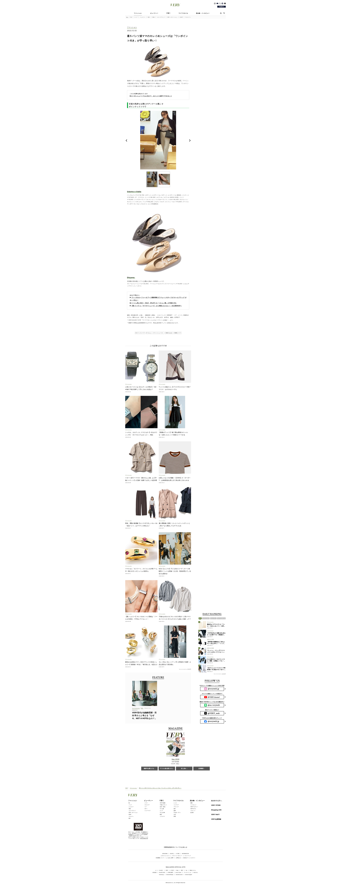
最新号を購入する (149, 768)
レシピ (175, 803)
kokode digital (188, 874)
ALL (127, 17)
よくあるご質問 (169, 857)
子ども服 (162, 808)
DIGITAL (172, 853)
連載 (191, 803)
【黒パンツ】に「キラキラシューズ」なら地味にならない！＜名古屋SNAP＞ (156, 306)
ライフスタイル (183, 13)
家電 (175, 816)
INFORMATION (185, 853)
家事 (175, 810)
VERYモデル (193, 808)
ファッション (138, 13)
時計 (149, 17)
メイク (146, 803)
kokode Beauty (169, 874)
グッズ (161, 810)
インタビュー (193, 804)
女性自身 (154, 872)
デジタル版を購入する (166, 768)
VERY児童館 (162, 803)
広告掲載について (160, 857)
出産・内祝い (163, 806)
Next (189, 140)
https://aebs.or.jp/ (144, 838)
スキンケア (147, 804)
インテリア (176, 804)
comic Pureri (178, 872)
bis (186, 870)
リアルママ (162, 816)
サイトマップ (188, 855)
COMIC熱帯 (170, 872)
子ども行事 (162, 812)
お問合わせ (178, 857)
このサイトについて (165, 855)
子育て (168, 13)
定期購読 (201, 768)
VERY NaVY (215, 814)
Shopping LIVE (216, 810)
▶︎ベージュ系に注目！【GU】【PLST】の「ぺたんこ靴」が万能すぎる (153, 303)
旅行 (175, 808)
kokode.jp (161, 874)
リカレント (192, 810)
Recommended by (183, 669)
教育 (161, 814)
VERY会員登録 (216, 819)
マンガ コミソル (187, 872)
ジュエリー (142, 17)
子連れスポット (163, 804)
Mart (177, 870)
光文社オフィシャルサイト (189, 857)
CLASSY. (161, 870)
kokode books (179, 874)
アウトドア (176, 806)
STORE (178, 853)
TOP (126, 788)
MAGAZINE (165, 853)
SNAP (181, 17)
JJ (155, 870)
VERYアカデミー (194, 806)
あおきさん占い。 (217, 800)
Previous (126, 140)
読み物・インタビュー (203, 13)
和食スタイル (193, 870)
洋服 (153, 17)
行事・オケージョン (172, 17)
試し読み (183, 768)
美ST (182, 870)
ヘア (146, 806)
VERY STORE (216, 805)
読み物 (191, 812)
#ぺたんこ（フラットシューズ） (155, 333)
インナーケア (148, 810)
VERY (167, 870)
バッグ (135, 17)
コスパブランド (161, 17)
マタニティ (188, 17)
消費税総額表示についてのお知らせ (175, 847)
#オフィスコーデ (140, 333)
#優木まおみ (169, 333)
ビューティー (154, 13)
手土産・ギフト (177, 812)
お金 (175, 814)
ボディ (146, 808)
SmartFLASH (162, 872)
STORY (172, 870)
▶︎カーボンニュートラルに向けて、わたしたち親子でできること (151, 96)
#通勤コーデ (177, 333)
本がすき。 (196, 872)
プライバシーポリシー (177, 855)
